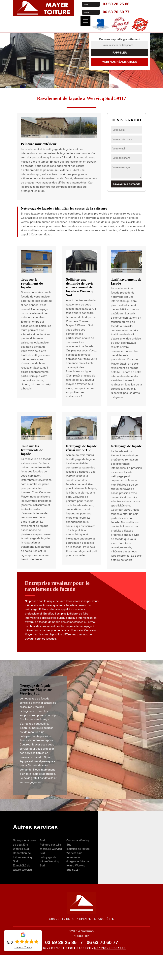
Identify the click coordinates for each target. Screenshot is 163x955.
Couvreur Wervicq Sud (77, 842)
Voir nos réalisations (119, 61)
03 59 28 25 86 (116, 4)
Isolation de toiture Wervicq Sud (78, 851)
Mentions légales (110, 948)
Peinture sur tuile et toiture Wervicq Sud (51, 849)
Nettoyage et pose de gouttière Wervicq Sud (24, 844)
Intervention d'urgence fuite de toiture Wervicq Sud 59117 (77, 863)
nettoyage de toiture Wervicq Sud (49, 861)
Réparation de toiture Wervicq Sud (22, 857)
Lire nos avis (23, 947)
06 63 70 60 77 (116, 12)
